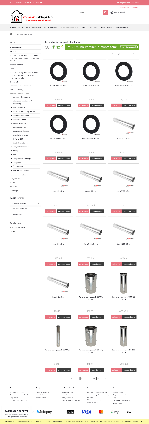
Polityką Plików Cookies (61, 422)
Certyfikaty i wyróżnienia (121, 400)
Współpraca (117, 403)
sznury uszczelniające (21, 131)
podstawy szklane (19, 119)
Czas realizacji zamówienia (71, 400)
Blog (114, 398)
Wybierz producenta (17, 227)
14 (94, 378)
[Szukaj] (105, 12)
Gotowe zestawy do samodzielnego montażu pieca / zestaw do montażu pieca (24, 58)
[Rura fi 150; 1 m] (58, 178)
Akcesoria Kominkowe (19, 94)
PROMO (13, 51)
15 (98, 378)
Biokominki (14, 82)
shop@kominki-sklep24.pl (128, 3)
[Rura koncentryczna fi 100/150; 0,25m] (91, 283)
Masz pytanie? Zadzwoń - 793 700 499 (26, 3)
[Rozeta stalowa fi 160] (123, 72)
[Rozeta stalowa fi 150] (91, 72)
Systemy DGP (18, 139)
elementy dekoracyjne (21, 97)
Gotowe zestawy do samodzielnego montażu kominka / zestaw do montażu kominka (24, 75)
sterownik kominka (20, 123)
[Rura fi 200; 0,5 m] (91, 230)
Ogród (12, 183)
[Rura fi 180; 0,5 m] (123, 178)
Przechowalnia (41, 398)
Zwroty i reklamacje (17, 392)
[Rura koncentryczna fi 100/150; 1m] (58, 336)
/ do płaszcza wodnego (22, 159)
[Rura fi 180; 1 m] (58, 230)
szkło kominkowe (19, 127)
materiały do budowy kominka (24, 111)
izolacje (16, 151)
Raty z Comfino (67, 395)
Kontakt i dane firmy (120, 392)
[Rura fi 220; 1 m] (58, 283)
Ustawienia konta (42, 395)
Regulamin (14, 398)
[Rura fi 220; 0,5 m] (123, 230)
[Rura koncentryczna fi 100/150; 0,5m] (123, 283)
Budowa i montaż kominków (97, 392)
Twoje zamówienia (42, 392)
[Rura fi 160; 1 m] (91, 178)
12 (85, 378)
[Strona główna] (32, 16)
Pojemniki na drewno (21, 170)
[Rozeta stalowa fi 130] (58, 72)
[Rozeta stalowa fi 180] (58, 125)
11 (81, 378)
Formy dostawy (67, 398)
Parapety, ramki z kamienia (20, 86)
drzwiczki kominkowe (21, 143)
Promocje (14, 191)
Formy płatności (67, 392)
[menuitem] (18, 28)
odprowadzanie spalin (21, 115)
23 (106, 378)
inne (14, 155)
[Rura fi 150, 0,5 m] (123, 125)
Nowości (13, 187)
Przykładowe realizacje (121, 395)
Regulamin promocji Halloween (21, 395)
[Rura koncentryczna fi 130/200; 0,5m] (123, 336)
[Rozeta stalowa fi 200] (91, 125)
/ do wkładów (18, 166)
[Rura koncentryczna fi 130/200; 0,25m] (91, 336)
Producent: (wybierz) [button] (19, 209)
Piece (12, 69)
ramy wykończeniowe (21, 147)
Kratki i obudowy (16, 90)
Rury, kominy (15, 179)
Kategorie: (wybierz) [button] (19, 203)
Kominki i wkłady (16, 65)
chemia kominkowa (20, 135)
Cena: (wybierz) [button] (17, 214)
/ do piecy (17, 162)
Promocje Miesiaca (17, 47)
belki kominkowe (19, 107)
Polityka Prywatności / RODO (20, 400)
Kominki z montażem (18, 175)
